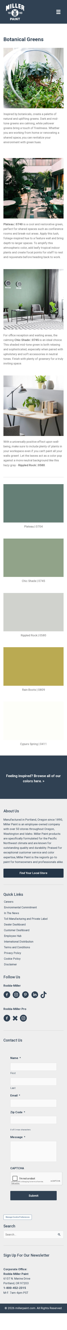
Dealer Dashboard (15, 924)
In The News (11, 913)
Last (13, 1088)
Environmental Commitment (20, 907)
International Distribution (18, 941)
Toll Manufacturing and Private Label (26, 918)
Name (15, 1058)
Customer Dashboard (16, 930)
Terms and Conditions (17, 947)
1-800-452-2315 (14, 1288)
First (13, 1073)
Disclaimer (10, 964)
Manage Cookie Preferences (18, 1217)
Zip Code (17, 1112)
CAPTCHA (17, 1168)
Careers (8, 901)
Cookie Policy (12, 958)
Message (17, 1137)
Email (15, 1095)
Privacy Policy (12, 953)
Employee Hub (12, 936)
